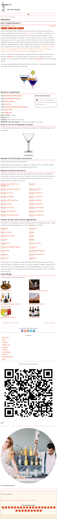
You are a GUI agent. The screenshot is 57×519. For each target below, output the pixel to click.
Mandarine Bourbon (36, 207)
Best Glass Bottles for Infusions (8, 317)
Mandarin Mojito (35, 200)
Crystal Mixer (30, 33)
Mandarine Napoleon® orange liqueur (16, 107)
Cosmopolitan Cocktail (47, 47)
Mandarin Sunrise (36, 204)
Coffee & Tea (6, 345)
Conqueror (4, 254)
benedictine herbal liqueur (13, 95)
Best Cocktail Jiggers (6, 290)
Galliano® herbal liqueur (13, 98)
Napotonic (33, 258)
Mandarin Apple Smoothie (10, 189)
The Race (4, 239)
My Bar (2, 422)
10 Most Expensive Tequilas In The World (11, 304)
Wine (3, 359)
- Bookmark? (53, 25)
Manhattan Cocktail (32, 49)
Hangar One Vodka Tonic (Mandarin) (10, 184)
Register (42, 102)
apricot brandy (9, 101)
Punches (4, 354)
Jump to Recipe (4, 28)
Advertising (9, 500)
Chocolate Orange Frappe (10, 247)
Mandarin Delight (7, 196)
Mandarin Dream (35, 196)
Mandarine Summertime (10, 215)
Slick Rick (32, 228)
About (3, 500)
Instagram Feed (24, 500)
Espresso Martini (16, 49)
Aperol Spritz (38, 51)
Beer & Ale (5, 337)
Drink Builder (39, 59)
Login (37, 102)
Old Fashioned (15, 51)
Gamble (32, 239)
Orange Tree (5, 243)
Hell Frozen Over (35, 243)
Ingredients (10, 28)
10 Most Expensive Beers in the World (38, 290)
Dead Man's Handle (8, 236)
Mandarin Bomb (35, 189)
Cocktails (12, 25)
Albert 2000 (5, 250)
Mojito (41, 49)
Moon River (5, 258)
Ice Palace (33, 247)
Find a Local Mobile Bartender (8, 485)
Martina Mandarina (36, 215)
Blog (3, 340)
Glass (15, 28)
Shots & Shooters (7, 357)
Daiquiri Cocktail (6, 49)
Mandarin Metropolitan (9, 200)
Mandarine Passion (36, 211)
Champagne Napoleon (37, 250)
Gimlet (24, 49)
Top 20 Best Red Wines (35, 317)
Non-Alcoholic (6, 352)
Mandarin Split (6, 204)
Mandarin (32, 184)
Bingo (31, 236)
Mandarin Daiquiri (36, 193)
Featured (5, 347)
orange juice (8, 112)
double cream (8, 109)
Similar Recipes (20, 28)
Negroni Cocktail (6, 51)
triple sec (8, 104)
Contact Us (33, 500)
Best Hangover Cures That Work (37, 304)
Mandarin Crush (7, 193)
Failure (31, 232)
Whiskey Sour (25, 51)
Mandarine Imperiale (8, 211)
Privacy (16, 500)
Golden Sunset (6, 232)
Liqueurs (5, 349)
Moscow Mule (48, 49)
